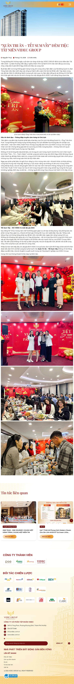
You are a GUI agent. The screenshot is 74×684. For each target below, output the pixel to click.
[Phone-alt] (73, 287)
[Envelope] (73, 277)
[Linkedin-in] (73, 284)
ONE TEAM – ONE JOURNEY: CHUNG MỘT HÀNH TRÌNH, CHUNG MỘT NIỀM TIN (18, 531)
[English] (59, 4)
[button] (71, 520)
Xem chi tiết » (9, 536)
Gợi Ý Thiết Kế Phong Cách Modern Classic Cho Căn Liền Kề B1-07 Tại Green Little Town (55, 531)
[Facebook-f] (73, 280)
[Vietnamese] (62, 4)
